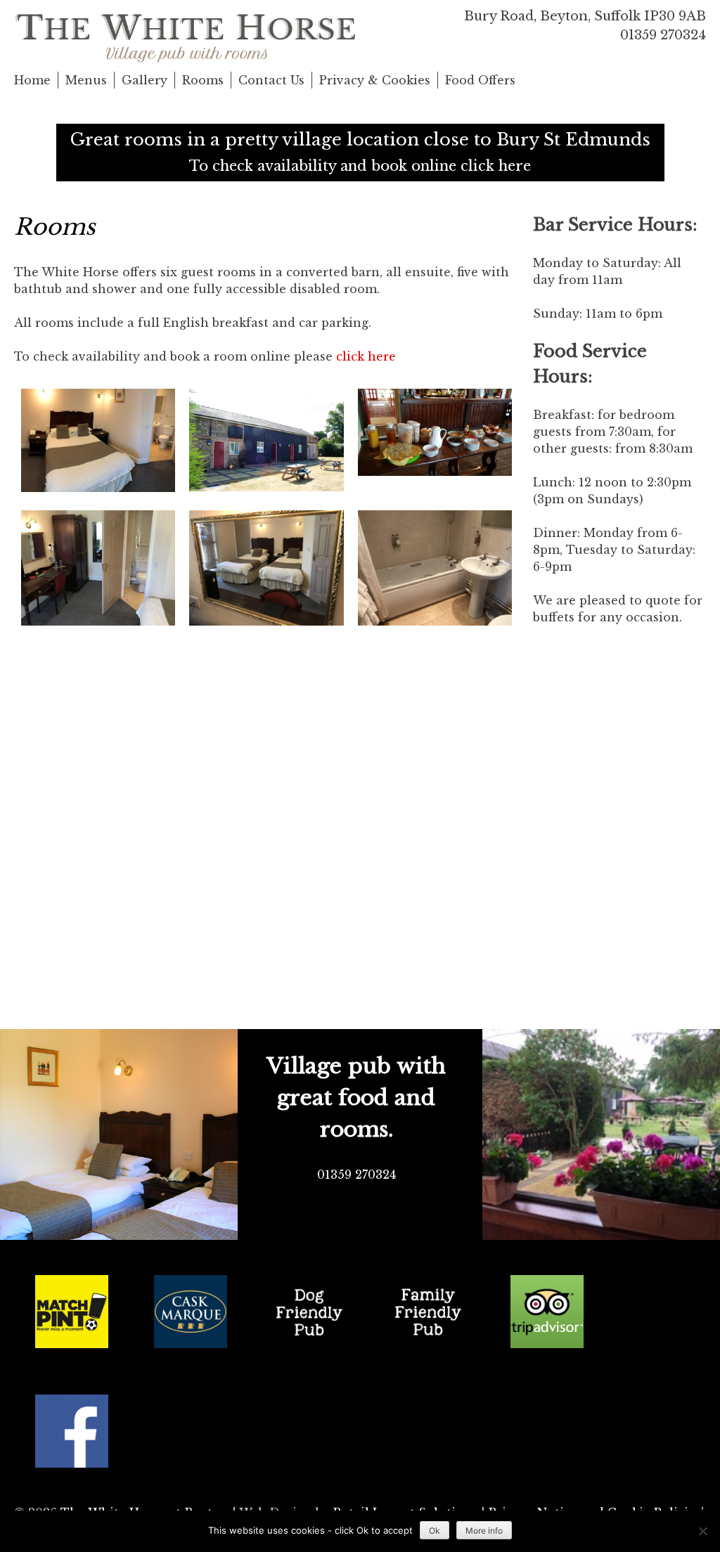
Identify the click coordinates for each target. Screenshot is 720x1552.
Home (32, 80)
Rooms (203, 80)
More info (484, 1530)
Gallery (144, 80)
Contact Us (271, 80)
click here (366, 356)
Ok (434, 1530)
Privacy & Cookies (374, 80)
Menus (86, 80)
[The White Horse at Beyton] (187, 34)
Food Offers (480, 80)
